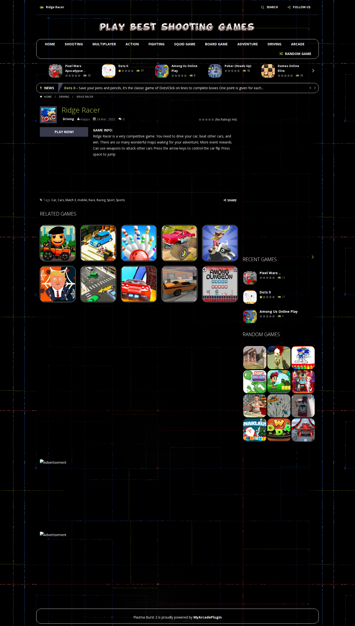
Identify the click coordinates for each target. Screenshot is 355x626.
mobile (82, 200)
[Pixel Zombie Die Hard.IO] (279, 357)
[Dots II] (250, 297)
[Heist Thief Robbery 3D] (254, 405)
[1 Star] (200, 119)
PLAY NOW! (64, 131)
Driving (274, 44)
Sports (120, 200)
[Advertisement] (279, 176)
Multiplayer (104, 44)
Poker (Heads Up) (238, 66)
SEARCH (272, 7)
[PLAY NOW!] (55, 71)
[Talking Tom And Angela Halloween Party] (303, 381)
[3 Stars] (206, 119)
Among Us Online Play (83, 88)
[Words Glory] (279, 429)
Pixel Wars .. (270, 273)
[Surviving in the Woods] (254, 357)
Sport (110, 200)
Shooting (74, 44)
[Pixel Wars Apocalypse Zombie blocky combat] (250, 278)
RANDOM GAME (297, 53)
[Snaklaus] (254, 429)
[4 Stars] (209, 119)
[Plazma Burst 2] (177, 26)
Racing (101, 200)
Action (132, 44)
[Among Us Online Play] (250, 316)
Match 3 (70, 200)
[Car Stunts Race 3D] (303, 429)
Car (53, 200)
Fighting (156, 44)
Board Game (216, 44)
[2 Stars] (203, 119)
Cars (61, 200)
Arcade (298, 44)
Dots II (123, 66)
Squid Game (184, 44)
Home (50, 44)
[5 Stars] (212, 119)
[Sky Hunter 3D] (279, 405)
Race (92, 200)
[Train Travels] (303, 405)
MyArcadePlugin (207, 617)
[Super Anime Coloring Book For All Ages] (303, 357)
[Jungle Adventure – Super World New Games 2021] (279, 381)
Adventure (247, 44)
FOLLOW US (301, 7)
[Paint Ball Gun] (254, 381)
